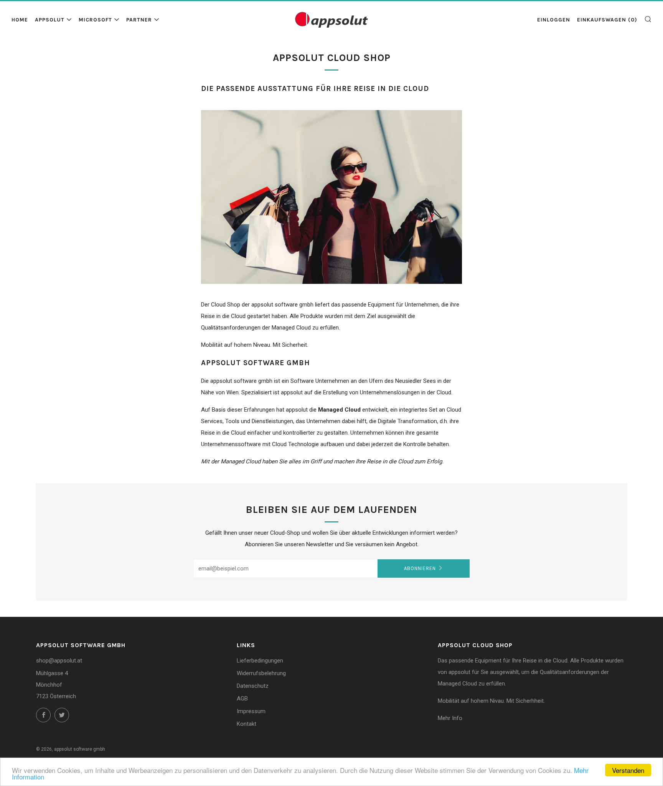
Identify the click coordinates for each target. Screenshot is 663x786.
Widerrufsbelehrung (261, 673)
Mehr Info (450, 718)
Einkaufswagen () (607, 19)
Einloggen (553, 19)
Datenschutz (253, 685)
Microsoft (95, 19)
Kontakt (246, 723)
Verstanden (628, 770)
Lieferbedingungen (260, 660)
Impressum (251, 711)
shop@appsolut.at (59, 660)
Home (20, 19)
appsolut (49, 19)
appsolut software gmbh (79, 749)
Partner (139, 19)
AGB (242, 698)
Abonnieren (420, 568)
